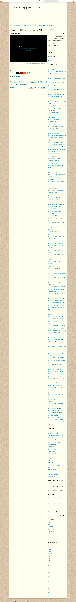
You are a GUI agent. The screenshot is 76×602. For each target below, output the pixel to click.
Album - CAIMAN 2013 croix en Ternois (56, 162)
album (16, 67)
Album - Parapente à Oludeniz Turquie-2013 (56, 222)
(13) (51, 458)
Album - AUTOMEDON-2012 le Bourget (56, 137)
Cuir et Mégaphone (51, 536)
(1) (51, 476)
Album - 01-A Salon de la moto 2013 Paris (56, 94)
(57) (52, 455)
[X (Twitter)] (41, 1)
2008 (49, 592)
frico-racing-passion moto (26, 7)
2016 (49, 578)
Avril (50, 554)
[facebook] (39, 1)
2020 (49, 570)
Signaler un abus (39, 601)
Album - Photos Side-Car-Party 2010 (55, 376)
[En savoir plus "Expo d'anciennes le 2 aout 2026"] (57, 500)
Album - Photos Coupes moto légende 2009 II (56, 298)
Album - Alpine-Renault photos (54, 133)
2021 (49, 569)
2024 (49, 563)
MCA (49, 522)
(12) (50, 462)
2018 (49, 574)
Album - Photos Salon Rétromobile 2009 (55, 367)
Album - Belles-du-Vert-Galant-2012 (55, 144)
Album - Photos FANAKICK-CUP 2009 (56, 316)
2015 (49, 579)
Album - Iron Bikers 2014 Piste (54, 208)
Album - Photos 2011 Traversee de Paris (55, 272)
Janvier (50, 560)
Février (50, 558)
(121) (51, 448)
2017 (49, 576)
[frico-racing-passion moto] (51, 35)
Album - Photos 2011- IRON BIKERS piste (56, 248)
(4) (50, 472)
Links (49, 424)
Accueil (11, 25)
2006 (49, 595)
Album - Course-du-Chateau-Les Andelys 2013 (57, 172)
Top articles (30, 601)
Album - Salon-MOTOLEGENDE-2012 (55, 408)
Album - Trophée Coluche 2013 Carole (55, 419)
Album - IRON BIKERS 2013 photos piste (56, 204)
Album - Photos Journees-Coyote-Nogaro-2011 (57, 332)
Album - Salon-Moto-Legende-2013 (55, 410)
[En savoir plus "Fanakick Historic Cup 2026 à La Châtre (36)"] (63, 506)
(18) (53, 456)
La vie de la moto (51, 535)
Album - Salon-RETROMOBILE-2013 (55, 412)
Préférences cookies (59, 601)
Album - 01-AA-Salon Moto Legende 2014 (56, 92)
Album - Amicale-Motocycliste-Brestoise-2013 (57, 135)
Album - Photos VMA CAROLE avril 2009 (56, 406)
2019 (49, 572)
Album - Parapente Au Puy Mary (54, 224)
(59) (52, 453)
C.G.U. (44, 601)
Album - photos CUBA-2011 (53, 311)
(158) (54, 444)
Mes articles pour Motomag (40, 25)
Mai (50, 553)
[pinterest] (43, 1)
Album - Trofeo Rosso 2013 (53, 417)
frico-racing (56, 50)
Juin (50, 551)
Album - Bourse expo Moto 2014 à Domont (56, 149)
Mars (50, 556)
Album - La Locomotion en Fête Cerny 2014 (56, 215)
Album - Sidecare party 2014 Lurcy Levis (56, 414)
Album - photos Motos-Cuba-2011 (54, 337)
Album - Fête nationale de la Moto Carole (56, 185)
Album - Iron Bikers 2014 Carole (54, 206)
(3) (53, 474)
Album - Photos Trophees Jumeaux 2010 (55, 398)
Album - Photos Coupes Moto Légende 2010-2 (57, 300)
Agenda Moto (49, 25)
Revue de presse (25, 25)
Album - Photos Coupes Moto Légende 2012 (56, 305)
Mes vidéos (32, 25)
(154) (53, 446)
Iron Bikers (50, 524)
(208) (52, 440)
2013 (49, 583)
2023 (49, 565)
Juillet (50, 549)
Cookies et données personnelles (50, 601)
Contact (54, 25)
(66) (52, 449)
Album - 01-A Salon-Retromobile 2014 (55, 96)
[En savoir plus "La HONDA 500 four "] (57, 506)
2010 (49, 588)
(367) (53, 433)
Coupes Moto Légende (52, 529)
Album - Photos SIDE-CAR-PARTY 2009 (56, 374)
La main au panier (51, 538)
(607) (53, 432)
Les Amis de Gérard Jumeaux (53, 528)
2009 (49, 590)
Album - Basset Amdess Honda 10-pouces (56, 142)
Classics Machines (51, 526)
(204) (54, 442)
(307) (52, 439)
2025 (49, 562)
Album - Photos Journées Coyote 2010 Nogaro (57, 328)
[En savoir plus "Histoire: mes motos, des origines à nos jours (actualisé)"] (51, 506)
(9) (52, 469)
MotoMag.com (51, 531)
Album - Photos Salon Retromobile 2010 (55, 369)
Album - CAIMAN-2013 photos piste (55, 163)
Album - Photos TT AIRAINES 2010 (55, 405)
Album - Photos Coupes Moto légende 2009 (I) (57, 296)
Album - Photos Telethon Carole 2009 (55, 385)
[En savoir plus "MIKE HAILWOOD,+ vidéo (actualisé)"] (63, 500)
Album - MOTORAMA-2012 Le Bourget (56, 217)
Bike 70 (49, 533)
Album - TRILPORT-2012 (53, 415)
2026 (49, 546)
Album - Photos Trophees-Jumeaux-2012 (56, 403)
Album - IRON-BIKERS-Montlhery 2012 (56, 209)
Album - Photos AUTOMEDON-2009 (55, 280)
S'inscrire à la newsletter (15, 76)
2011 (49, 586)
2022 (49, 567)
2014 (49, 581)
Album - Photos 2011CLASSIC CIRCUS (56, 243)
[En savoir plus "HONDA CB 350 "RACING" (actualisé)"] (51, 500)
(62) (52, 451)
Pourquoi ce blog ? (17, 25)
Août (50, 547)
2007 (49, 593)
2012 (49, 585)
